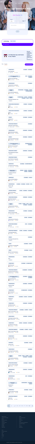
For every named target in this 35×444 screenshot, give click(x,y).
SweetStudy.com (13, 442)
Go (17, 31)
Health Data (10, 371)
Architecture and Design (5, 417)
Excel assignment (11, 71)
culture (31, 309)
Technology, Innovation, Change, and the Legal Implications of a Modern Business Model (13, 318)
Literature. (19, 3)
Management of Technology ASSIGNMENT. (13, 271)
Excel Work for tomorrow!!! (12, 324)
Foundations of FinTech (12, 172)
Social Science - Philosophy (12, 190)
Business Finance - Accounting (13, 150)
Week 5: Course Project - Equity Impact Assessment (13, 331)
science (31, 177)
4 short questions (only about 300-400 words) (13, 358)
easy (31, 203)
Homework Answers (4, 431)
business (30, 77)
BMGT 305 (10, 225)
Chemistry (3, 421)
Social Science (11, 342)
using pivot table (11, 285)
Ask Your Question (29, 64)
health (21, 230)
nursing (31, 243)
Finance (22, 170)
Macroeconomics (25, 382)
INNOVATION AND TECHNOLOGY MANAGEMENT (13, 132)
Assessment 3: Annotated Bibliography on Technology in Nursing (13, 245)
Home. (16, 3)
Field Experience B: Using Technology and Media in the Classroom (13, 219)
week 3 (9, 112)
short (31, 355)
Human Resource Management (23, 422)
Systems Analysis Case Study (13, 391)
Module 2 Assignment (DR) (12, 212)
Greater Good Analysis (12, 192)
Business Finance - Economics (12, 383)
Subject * (11, 19)
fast (27, 203)
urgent (26, 170)
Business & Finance (11, 316)
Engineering (3, 427)
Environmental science (22, 417)
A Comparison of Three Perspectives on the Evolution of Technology (13, 165)
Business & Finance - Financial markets (14, 110)
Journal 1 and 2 (10, 344)
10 (29, 405)
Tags (2, 433)
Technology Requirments (12, 232)
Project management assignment (13, 152)
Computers (21, 296)
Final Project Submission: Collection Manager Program (13, 99)
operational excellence (29, 143)
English (10, 250)
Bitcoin (26, 171)
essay (31, 250)
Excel (9, 258)
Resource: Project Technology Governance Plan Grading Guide (13, 364)
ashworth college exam (29, 163)
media (26, 217)
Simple (24, 203)
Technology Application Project (13, 138)
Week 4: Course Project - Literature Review (13, 311)
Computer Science (11, 69)
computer (25, 69)
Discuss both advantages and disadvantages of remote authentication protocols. (13, 92)
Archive (3, 432)
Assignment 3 (10, 298)
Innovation (25, 316)
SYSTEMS (30, 277)
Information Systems (11, 83)
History (20, 421)
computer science (29, 263)
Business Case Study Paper (12, 78)
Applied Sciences (11, 163)
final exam (30, 171)
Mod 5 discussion (11, 265)
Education (10, 117)
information (25, 130)
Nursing (10, 243)
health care (25, 369)
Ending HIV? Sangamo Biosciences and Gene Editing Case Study (13, 125)
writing (31, 342)
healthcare (25, 190)
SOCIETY (27, 309)
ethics (21, 190)
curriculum (25, 117)
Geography (3, 423)
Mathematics (21, 427)
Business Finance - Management (13, 230)
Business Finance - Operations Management (14, 76)
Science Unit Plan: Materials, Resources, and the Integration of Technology (13, 179)
